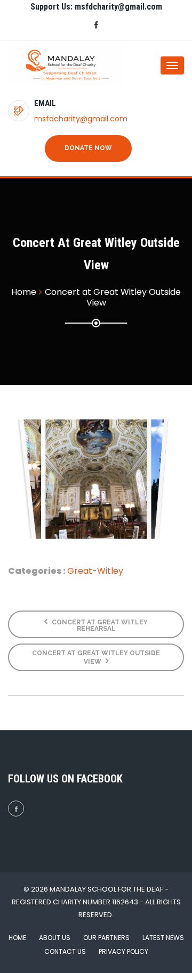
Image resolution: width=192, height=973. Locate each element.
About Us (54, 937)
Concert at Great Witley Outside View (96, 657)
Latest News (163, 937)
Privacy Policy (123, 951)
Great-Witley (95, 571)
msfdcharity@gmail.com (80, 118)
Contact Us (65, 951)
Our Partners (106, 937)
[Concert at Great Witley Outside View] (96, 479)
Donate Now (88, 148)
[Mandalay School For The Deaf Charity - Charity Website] (50, 65)
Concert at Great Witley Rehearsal (99, 625)
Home (17, 937)
